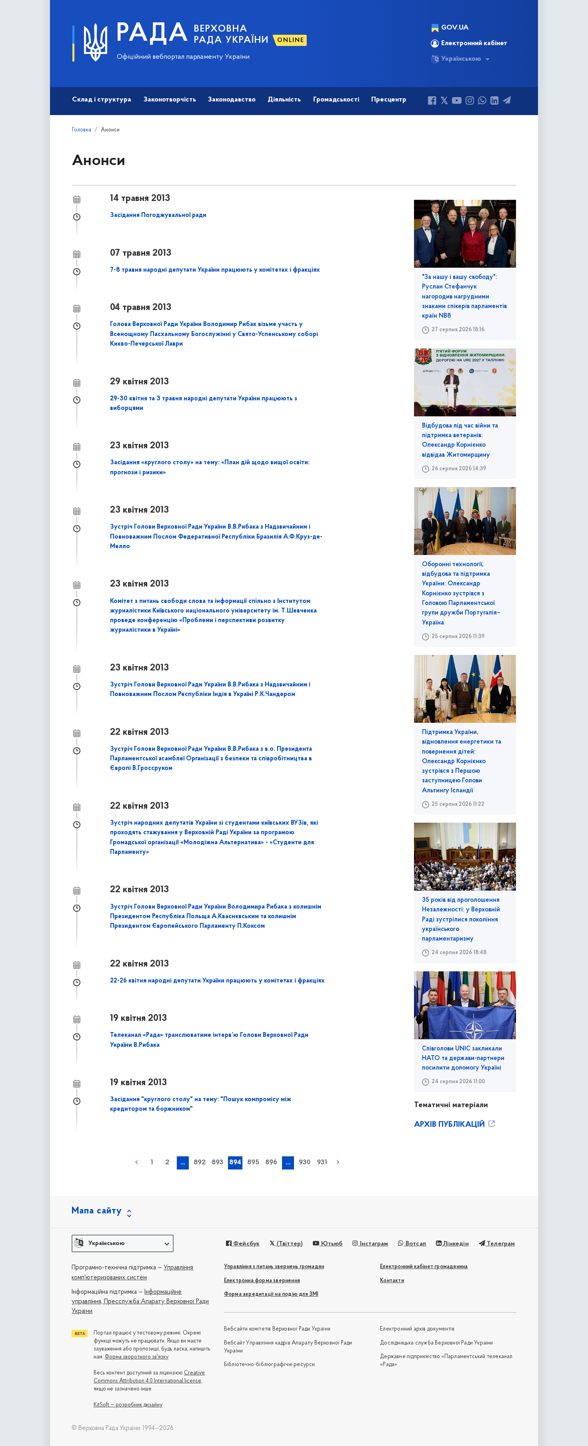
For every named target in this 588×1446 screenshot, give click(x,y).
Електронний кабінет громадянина (424, 1267)
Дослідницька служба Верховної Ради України (436, 1343)
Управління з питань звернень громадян (274, 1267)
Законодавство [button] (232, 99)
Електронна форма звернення (262, 1281)
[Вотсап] (482, 101)
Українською (461, 59)
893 (217, 1162)
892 (200, 1162)
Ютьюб (330, 1244)
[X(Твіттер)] (444, 101)
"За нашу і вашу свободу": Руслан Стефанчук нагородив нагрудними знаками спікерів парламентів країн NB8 (464, 296)
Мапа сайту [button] (97, 1211)
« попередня (136, 1162)
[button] (123, 1243)
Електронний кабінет (474, 43)
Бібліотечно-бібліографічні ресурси (269, 1365)
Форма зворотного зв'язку (136, 1357)
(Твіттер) (289, 1244)
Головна (81, 130)
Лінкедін (455, 1244)
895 (253, 1162)
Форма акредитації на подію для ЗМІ (271, 1294)
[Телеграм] (507, 101)
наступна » (338, 1162)
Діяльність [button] (284, 99)
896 (271, 1162)
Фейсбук (246, 1244)
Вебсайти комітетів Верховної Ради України (277, 1329)
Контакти (392, 1281)
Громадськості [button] (336, 99)
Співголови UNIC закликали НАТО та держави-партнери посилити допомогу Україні (463, 1059)
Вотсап (415, 1244)
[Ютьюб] (457, 101)
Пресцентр (388, 99)
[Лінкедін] (494, 101)
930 (304, 1162)
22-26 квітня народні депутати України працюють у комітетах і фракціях (217, 981)
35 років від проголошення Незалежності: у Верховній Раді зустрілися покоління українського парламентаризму (461, 919)
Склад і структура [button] (101, 99)
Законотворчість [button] (170, 99)
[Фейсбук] (432, 101)
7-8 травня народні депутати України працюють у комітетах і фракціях (215, 270)
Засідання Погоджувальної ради (158, 215)
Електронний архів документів (417, 1329)
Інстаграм (373, 1244)
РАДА (152, 34)
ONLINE (290, 40)
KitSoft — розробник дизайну (128, 1405)
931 (322, 1162)
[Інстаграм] (470, 101)
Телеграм (500, 1244)
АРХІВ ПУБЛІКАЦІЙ (450, 1125)
